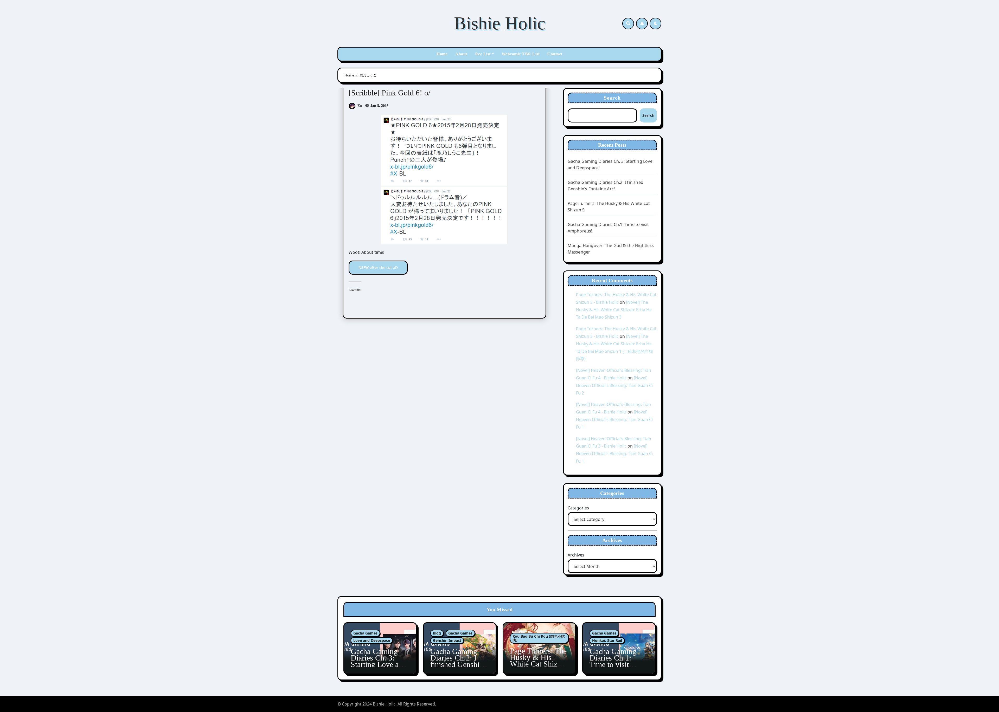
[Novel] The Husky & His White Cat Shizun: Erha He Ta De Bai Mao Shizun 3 (614, 309)
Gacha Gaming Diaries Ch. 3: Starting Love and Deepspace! (378, 661)
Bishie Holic (499, 23)
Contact (554, 54)
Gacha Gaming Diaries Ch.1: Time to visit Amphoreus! (613, 661)
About (461, 54)
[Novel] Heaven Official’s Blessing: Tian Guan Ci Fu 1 (614, 419)
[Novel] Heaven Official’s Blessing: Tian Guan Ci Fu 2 (614, 385)
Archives (576, 555)
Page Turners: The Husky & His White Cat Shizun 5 (538, 660)
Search (612, 98)
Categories (578, 508)
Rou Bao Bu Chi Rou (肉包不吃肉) (539, 638)
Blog (437, 633)
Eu (359, 106)
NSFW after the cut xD (378, 267)
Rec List (483, 54)
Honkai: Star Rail (607, 640)
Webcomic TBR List (521, 54)
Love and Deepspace (371, 640)
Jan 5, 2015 (378, 106)
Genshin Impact (447, 640)
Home (442, 54)
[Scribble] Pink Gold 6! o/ (389, 92)
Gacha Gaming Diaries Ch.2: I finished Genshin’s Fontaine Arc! (459, 661)
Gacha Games (365, 633)
